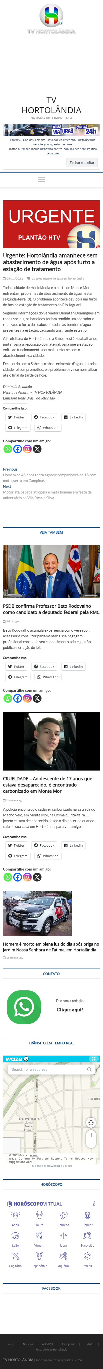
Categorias (69, 1344)
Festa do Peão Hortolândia (52, 1349)
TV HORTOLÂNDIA (52, 105)
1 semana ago (14, 800)
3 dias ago (12, 621)
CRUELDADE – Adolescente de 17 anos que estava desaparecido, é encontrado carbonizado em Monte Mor (47, 785)
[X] (37, 449)
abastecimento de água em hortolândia (58, 278)
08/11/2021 (14, 278)
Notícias (28, 1344)
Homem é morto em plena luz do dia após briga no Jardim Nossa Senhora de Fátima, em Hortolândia (51, 947)
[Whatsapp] (8, 449)
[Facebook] (17, 449)
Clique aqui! (69, 1009)
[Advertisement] (51, 64)
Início (11, 1344)
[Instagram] (27, 449)
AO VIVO (47, 1344)
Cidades (89, 1344)
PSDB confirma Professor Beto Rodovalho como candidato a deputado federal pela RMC (51, 609)
